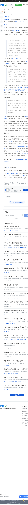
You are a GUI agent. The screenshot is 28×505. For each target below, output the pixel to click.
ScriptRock (7, 19)
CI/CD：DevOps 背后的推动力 (13, 234)
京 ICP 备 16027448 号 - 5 (19, 502)
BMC (23, 143)
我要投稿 (23, 412)
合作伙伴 (23, 416)
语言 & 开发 (13, 339)
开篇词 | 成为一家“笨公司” (11, 285)
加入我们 (23, 419)
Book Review (11, 315)
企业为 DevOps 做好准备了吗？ (13, 260)
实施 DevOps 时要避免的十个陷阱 (14, 377)
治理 (12, 247)
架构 (19, 247)
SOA (7, 298)
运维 (9, 373)
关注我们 (23, 423)
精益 (9, 247)
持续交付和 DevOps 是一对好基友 (14, 276)
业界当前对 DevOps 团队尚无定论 (14, 361)
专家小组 (9, 141)
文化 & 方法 (23, 247)
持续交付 (16, 230)
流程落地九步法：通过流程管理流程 (14, 343)
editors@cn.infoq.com (12, 173)
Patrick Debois (16, 58)
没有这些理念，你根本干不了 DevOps (15, 319)
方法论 (20, 373)
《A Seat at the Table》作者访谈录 (14, 310)
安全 (18, 339)
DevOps (7, 16)
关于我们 (23, 409)
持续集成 (7, 230)
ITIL (5, 27)
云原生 (16, 373)
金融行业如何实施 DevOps (11, 226)
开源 (16, 381)
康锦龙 (8, 167)
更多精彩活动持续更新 (4, 496)
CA (5, 116)
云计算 (21, 339)
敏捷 (13, 30)
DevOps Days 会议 (13, 151)
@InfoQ (10, 175)
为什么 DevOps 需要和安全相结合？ (14, 335)
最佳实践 (13, 298)
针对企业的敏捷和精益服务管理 (13, 243)
